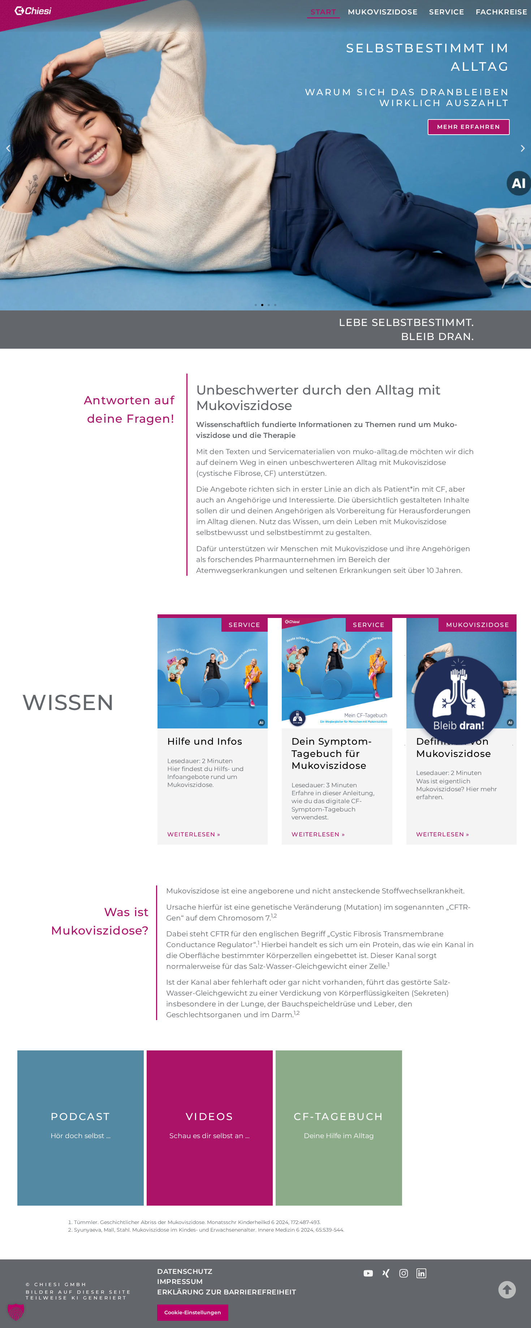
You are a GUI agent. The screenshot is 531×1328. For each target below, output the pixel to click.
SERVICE (446, 12)
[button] (8, 148)
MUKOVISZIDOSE (383, 12)
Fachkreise (501, 12)
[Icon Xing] (386, 1273)
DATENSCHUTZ (185, 1271)
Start (323, 12)
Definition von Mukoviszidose (453, 747)
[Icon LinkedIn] (421, 1273)
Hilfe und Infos (204, 741)
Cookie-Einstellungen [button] (192, 1312)
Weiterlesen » (193, 834)
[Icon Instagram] (404, 1273)
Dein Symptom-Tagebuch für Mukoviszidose (332, 754)
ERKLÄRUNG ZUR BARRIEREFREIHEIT (226, 1292)
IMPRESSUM (180, 1281)
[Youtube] (368, 1273)
